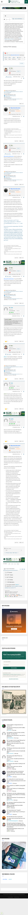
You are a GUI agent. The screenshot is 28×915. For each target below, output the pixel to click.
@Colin (5, 356)
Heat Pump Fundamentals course (13, 98)
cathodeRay (5, 879)
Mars (12, 68)
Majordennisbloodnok (15, 55)
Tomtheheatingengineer (13, 820)
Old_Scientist (10, 753)
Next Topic (15, 552)
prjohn (12, 418)
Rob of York (10, 800)
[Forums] (4, 19)
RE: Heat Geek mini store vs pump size (14, 816)
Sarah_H (17, 584)
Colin (12, 307)
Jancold (9, 730)
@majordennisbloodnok (9, 156)
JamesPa (10, 776)
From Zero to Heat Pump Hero (10, 95)
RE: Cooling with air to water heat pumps (15, 779)
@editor (10, 319)
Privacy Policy (10, 897)
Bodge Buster (7, 96)
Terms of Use (16, 897)
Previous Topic (9, 552)
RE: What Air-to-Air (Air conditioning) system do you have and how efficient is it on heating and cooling (16, 794)
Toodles (9, 768)
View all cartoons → (4, 714)
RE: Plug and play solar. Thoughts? (14, 810)
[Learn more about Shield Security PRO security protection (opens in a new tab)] (1, 913)
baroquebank (10, 737)
